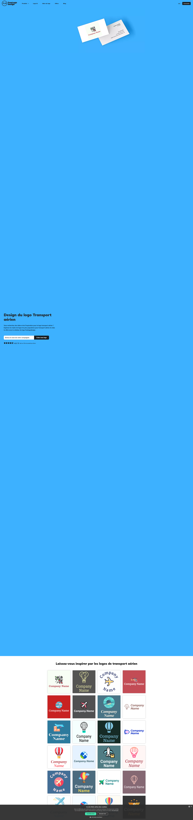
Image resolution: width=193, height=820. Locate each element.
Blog (64, 3)
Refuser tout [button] (102, 813)
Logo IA (35, 3)
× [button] (191, 806)
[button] (96, 817)
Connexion (186, 3)
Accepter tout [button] (90, 813)
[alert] (96, 812)
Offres (57, 3)
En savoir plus (115, 810)
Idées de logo (46, 3)
